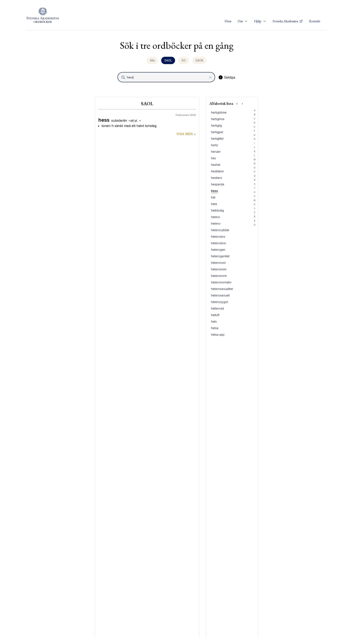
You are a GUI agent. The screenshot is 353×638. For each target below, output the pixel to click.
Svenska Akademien (286, 21)
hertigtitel (217, 138)
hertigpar (217, 132)
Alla (152, 60)
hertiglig (216, 125)
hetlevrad (217, 308)
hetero (215, 217)
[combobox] (167, 77)
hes (213, 158)
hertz (214, 145)
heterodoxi (218, 243)
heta (214, 204)
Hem (228, 21)
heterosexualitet (222, 289)
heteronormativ (221, 282)
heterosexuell (220, 295)
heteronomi (218, 269)
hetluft (215, 315)
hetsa (214, 328)
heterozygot (219, 302)
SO (184, 60)
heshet (215, 164)
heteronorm (219, 275)
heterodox (218, 236)
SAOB (199, 60)
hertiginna (217, 119)
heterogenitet (220, 256)
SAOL (168, 60)
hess (214, 191)
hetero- (216, 223)
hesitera (216, 177)
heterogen (218, 249)
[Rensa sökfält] (210, 77)
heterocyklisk (220, 230)
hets (214, 321)
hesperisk (217, 184)
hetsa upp (218, 334)
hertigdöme (219, 112)
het (213, 197)
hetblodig (217, 210)
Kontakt (314, 21)
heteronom (218, 262)
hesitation (217, 171)
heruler (216, 151)
